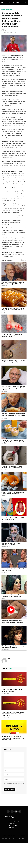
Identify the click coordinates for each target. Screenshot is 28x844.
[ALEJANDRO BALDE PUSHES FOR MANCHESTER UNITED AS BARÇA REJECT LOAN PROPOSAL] (14, 727)
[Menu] (2, 2)
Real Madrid (12, 829)
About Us (13, 832)
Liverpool (12, 823)
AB (6, 30)
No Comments (6, 32)
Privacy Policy (21, 835)
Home (6, 816)
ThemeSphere (22, 838)
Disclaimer (6, 832)
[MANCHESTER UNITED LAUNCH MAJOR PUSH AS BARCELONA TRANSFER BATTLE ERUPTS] (14, 703)
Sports (11, 816)
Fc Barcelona (13, 825)
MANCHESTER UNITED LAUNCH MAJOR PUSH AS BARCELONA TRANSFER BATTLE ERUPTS (12, 714)
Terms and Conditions (9, 835)
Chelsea (11, 827)
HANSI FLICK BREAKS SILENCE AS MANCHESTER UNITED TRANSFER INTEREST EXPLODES (11, 689)
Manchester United (7, 9)
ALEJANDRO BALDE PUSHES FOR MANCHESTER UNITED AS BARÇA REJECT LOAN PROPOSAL (13, 738)
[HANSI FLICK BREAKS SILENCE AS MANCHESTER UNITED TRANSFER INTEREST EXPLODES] (14, 679)
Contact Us (20, 832)
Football (12, 817)
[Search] (26, 2)
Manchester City (14, 821)
